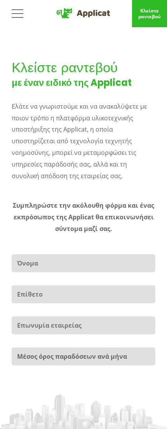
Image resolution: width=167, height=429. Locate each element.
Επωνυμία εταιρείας (35, 311)
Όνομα (23, 249)
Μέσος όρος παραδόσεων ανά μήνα (53, 342)
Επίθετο (28, 280)
